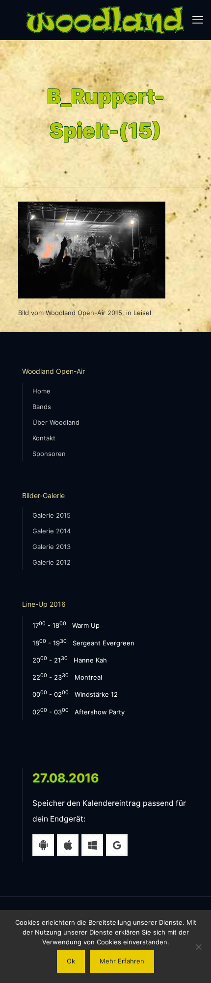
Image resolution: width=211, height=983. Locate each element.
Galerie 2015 (51, 515)
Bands (41, 407)
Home (41, 391)
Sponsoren (49, 453)
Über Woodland (55, 422)
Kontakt (43, 438)
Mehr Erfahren (122, 961)
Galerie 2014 (51, 531)
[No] (199, 947)
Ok (71, 961)
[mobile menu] (197, 19)
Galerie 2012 (51, 562)
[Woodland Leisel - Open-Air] (105, 20)
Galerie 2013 (51, 546)
